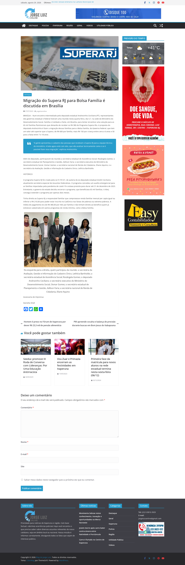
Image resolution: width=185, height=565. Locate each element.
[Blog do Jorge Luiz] (24, 26)
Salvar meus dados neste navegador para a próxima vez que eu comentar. (59, 479)
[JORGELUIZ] (36, 512)
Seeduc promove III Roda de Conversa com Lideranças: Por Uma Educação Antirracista (35, 365)
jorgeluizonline (41, 111)
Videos (89, 25)
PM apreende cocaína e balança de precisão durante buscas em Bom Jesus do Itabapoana (94, 323)
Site (22, 466)
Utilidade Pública (105, 25)
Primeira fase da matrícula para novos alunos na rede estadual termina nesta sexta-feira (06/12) (103, 367)
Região (69, 25)
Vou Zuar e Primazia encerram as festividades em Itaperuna (68, 363)
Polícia (45, 25)
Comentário (27, 407)
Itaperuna (57, 25)
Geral (79, 25)
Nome (24, 442)
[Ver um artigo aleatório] (161, 26)
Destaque (33, 25)
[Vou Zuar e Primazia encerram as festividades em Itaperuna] (70, 340)
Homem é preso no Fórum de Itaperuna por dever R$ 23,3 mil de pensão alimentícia (45, 323)
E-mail (24, 454)
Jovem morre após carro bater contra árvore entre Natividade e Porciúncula (92, 531)
